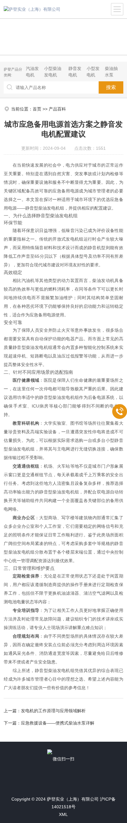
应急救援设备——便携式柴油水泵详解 (57, 723)
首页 (37, 108)
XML (63, 814)
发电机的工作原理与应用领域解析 (53, 710)
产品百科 (57, 108)
